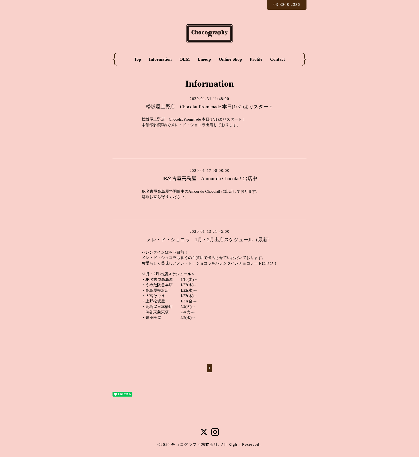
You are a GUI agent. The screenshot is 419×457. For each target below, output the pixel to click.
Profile (256, 59)
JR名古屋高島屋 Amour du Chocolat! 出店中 (209, 178)
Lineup (204, 59)
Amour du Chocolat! (204, 191)
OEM (184, 59)
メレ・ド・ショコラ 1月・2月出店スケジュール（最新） (209, 239)
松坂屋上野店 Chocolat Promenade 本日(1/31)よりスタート (209, 106)
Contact (277, 59)
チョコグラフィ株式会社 (194, 444)
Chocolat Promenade (185, 119)
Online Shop (230, 59)
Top (137, 59)
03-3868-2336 (287, 4)
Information (160, 59)
